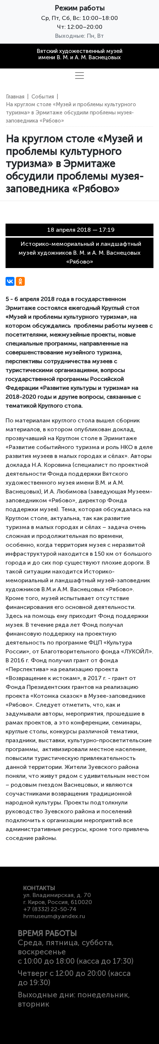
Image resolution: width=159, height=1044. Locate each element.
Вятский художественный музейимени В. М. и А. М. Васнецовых (79, 54)
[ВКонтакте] (10, 281)
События (42, 96)
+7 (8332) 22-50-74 (50, 909)
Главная (15, 96)
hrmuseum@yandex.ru (54, 916)
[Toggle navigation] (79, 75)
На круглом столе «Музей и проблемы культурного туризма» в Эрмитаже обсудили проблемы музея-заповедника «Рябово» (71, 112)
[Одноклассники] (20, 281)
